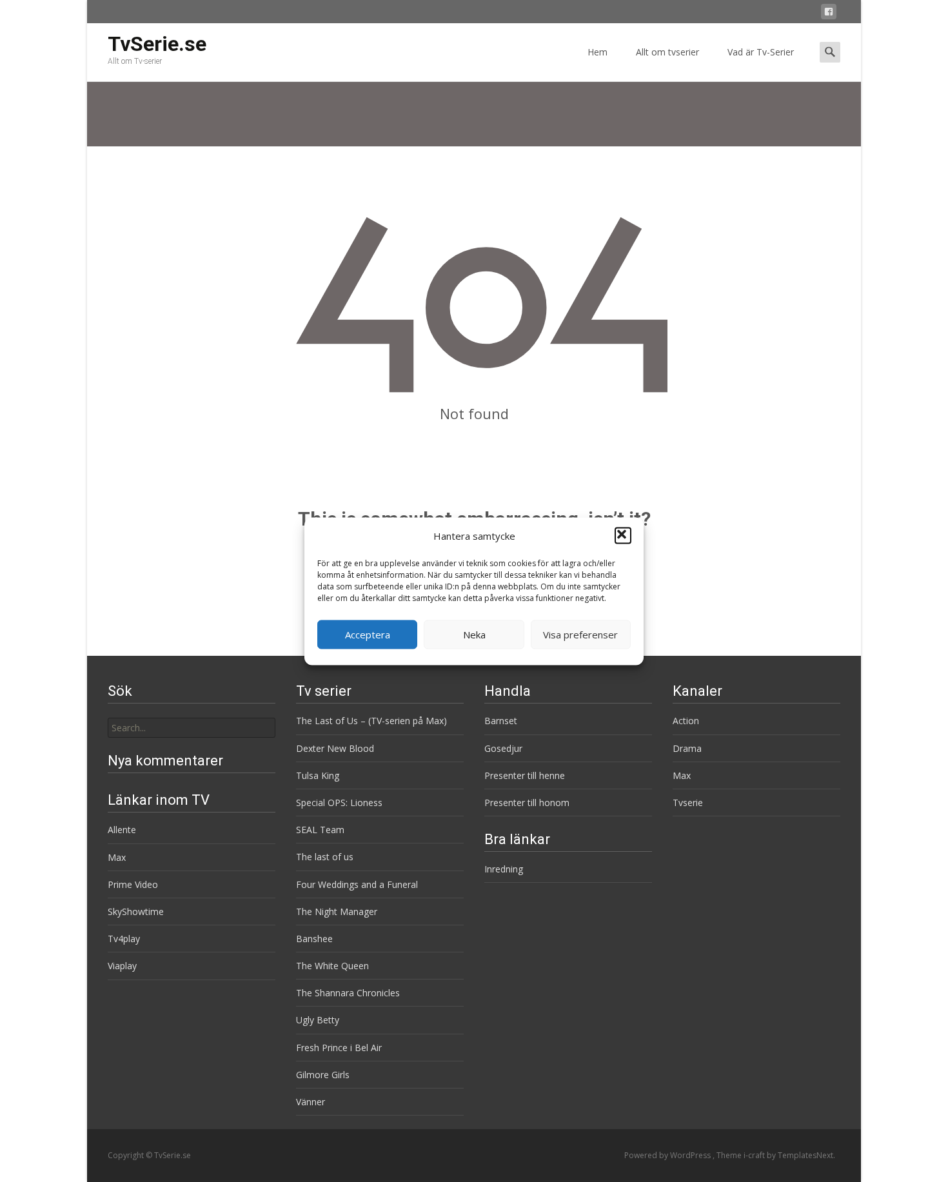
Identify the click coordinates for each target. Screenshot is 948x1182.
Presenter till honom (526, 802)
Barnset (500, 720)
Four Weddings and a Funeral (357, 884)
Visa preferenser (580, 634)
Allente (122, 829)
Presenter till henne (524, 775)
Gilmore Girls (323, 1075)
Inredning (503, 869)
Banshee (314, 938)
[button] (623, 536)
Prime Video (133, 884)
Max (682, 775)
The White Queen (332, 966)
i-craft (755, 1155)
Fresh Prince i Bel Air (339, 1047)
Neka (474, 634)
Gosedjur (503, 748)
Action (686, 720)
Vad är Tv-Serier (760, 52)
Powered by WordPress (668, 1155)
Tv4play (124, 938)
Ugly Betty (317, 1020)
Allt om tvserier (667, 52)
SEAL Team (320, 829)
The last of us (324, 857)
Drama (687, 748)
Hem (597, 52)
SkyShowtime (136, 911)
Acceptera (367, 634)
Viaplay (122, 966)
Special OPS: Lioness (339, 802)
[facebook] (828, 14)
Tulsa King (317, 775)
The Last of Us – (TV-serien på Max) (371, 720)
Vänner (310, 1102)
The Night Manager (336, 911)
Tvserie (688, 802)
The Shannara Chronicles (348, 993)
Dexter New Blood (335, 748)
